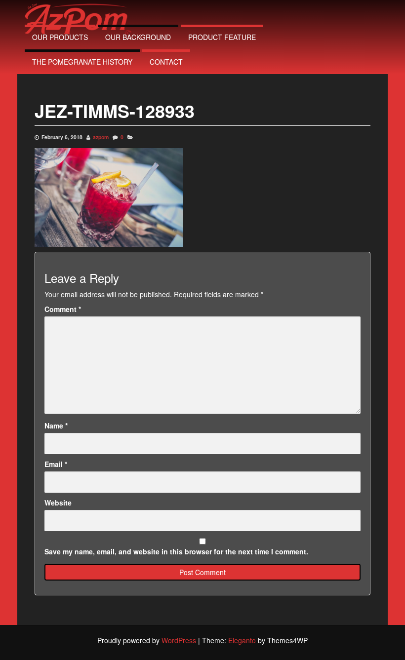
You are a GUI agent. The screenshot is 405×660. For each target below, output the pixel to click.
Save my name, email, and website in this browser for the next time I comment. (176, 551)
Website (58, 502)
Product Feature (222, 37)
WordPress (179, 640)
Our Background (138, 37)
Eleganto (242, 640)
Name (56, 425)
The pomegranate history (82, 62)
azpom (101, 137)
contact (166, 62)
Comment (62, 309)
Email (55, 464)
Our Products (60, 37)
